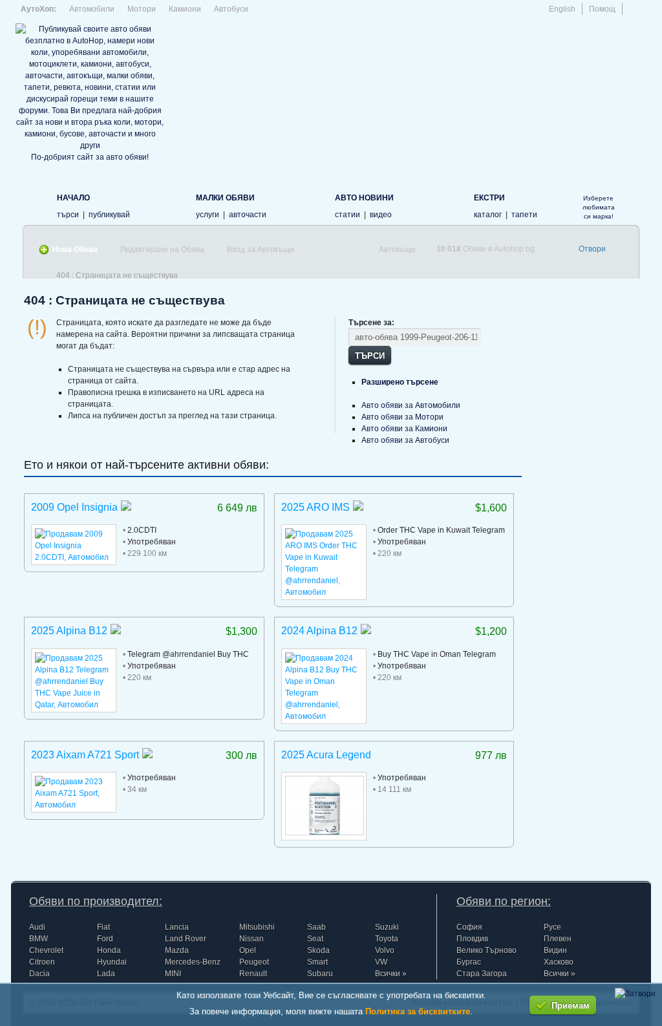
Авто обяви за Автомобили (410, 405)
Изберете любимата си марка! (598, 207)
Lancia (177, 927)
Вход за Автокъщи (260, 249)
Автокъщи (397, 249)
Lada (106, 973)
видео (381, 214)
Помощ (602, 9)
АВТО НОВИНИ (364, 197)
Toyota (386, 938)
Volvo (384, 950)
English (562, 9)
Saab (316, 927)
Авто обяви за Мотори (402, 417)
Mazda (177, 950)
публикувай (109, 214)
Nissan (251, 938)
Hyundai (112, 962)
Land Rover (185, 938)
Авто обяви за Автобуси (405, 440)
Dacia (39, 973)
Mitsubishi (257, 927)
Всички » (391, 973)
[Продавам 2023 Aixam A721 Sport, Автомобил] (73, 804)
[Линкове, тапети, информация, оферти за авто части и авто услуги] (453, 204)
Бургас (468, 962)
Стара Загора (481, 973)
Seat (315, 938)
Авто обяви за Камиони (404, 428)
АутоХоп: (38, 9)
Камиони (185, 9)
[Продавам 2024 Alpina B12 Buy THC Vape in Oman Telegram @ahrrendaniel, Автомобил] (324, 716)
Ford (105, 938)
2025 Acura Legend (326, 754)
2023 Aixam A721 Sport (85, 754)
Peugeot (254, 962)
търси (68, 214)
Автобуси (231, 9)
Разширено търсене (399, 382)
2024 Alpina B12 (319, 630)
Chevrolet (46, 950)
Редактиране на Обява (162, 249)
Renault (253, 973)
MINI (173, 973)
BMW (38, 938)
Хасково (558, 962)
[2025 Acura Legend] (324, 832)
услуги (207, 214)
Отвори (592, 248)
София (469, 927)
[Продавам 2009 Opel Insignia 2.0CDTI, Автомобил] (73, 557)
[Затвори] (635, 993)
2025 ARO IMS (315, 507)
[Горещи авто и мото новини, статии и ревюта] (314, 204)
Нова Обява (75, 249)
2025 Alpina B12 (69, 630)
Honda (109, 950)
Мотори (141, 9)
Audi (37, 927)
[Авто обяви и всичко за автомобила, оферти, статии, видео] (36, 204)
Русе (552, 927)
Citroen (42, 962)
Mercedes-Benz (192, 962)
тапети (524, 214)
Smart (317, 962)
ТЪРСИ (370, 355)
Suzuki (387, 927)
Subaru (320, 973)
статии (347, 214)
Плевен (557, 938)
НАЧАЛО (73, 197)
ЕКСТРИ (489, 197)
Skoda (318, 950)
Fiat (103, 927)
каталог (488, 214)
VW (381, 962)
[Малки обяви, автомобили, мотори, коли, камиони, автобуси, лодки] (175, 204)
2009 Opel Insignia (74, 507)
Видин (555, 950)
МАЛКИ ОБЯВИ (225, 197)
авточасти (247, 214)
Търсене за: (371, 322)
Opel (247, 950)
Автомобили (91, 9)
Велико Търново (486, 950)
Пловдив (472, 938)
